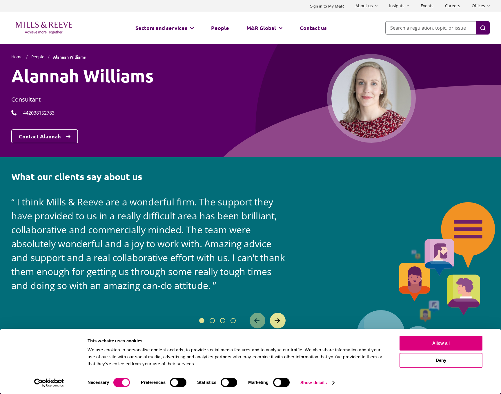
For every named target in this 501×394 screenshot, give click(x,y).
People (220, 27)
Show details (313, 382)
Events (427, 5)
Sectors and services (161, 27)
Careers (452, 5)
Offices (478, 5)
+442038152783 (38, 113)
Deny (441, 360)
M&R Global (261, 27)
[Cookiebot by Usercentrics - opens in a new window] (49, 382)
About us (364, 5)
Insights (396, 5)
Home (17, 56)
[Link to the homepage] (44, 27)
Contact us (313, 27)
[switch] (178, 382)
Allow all (441, 343)
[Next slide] (278, 320)
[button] (201, 320)
